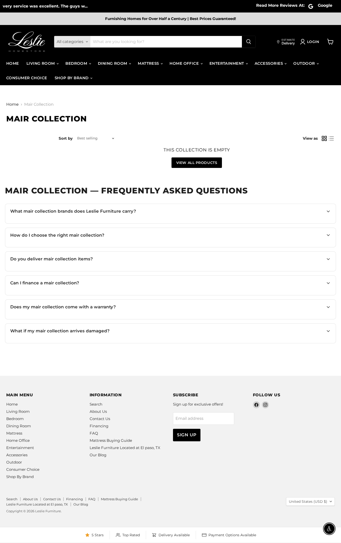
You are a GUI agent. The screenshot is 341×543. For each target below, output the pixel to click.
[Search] (248, 41)
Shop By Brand (72, 77)
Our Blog (98, 455)
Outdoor (304, 63)
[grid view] (324, 138)
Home (12, 63)
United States (308, 501)
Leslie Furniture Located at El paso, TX (125, 447)
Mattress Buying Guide (111, 440)
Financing (99, 426)
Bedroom (76, 63)
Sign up (186, 434)
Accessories (269, 63)
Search (96, 404)
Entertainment (227, 63)
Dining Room (113, 63)
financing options (54, 294)
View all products (196, 162)
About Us (98, 411)
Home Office (185, 63)
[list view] (331, 138)
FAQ (94, 433)
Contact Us (100, 418)
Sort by (66, 138)
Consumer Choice (26, 77)
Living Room (41, 63)
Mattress (149, 63)
